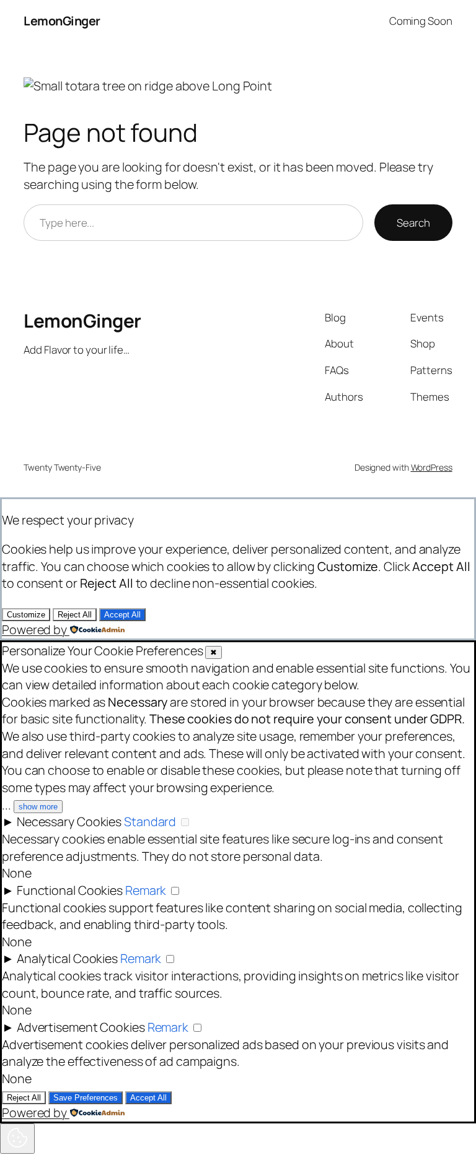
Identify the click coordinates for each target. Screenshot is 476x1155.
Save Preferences (85, 1097)
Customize (26, 614)
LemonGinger (62, 20)
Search (413, 223)
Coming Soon (420, 21)
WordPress (431, 467)
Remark (145, 890)
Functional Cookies (70, 890)
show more (38, 806)
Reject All (75, 614)
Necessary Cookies (69, 821)
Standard (150, 821)
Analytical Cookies (67, 958)
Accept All (122, 614)
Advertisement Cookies (81, 1027)
